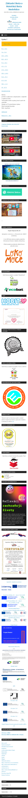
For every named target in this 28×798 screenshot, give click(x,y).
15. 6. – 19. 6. (7, 44)
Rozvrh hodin (5, 126)
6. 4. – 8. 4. (4, 80)
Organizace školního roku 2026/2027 (10, 124)
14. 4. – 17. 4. (4, 77)
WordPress (9, 796)
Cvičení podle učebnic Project (8, 750)
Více (13, 421)
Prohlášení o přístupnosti (14, 27)
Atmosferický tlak (6, 91)
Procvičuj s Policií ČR (6, 773)
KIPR (14, 686)
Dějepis (3, 759)
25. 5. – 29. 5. (5, 55)
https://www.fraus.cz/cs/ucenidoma (10, 762)
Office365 (14, 19)
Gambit (15, 796)
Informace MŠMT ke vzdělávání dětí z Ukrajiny (12, 734)
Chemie (3, 755)
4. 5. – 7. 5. (4, 66)
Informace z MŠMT (6, 733)
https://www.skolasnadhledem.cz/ (10, 769)
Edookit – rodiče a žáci (14, 24)
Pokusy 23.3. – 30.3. (6, 115)
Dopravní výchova (6, 775)
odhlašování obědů (16, 22)
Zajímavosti (4, 112)
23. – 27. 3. (4, 87)
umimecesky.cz (5, 766)
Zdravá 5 (4, 771)
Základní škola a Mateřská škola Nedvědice (14, 6)
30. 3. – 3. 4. (5, 84)
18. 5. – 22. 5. (5, 59)
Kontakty (14, 15)
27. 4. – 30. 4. (5, 70)
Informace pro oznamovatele (14, 29)
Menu (5, 35)
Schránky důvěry (14, 17)
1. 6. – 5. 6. (4, 52)
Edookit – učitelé (14, 26)
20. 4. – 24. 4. (5, 73)
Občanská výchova (6, 760)
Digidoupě (4, 753)
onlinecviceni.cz (5, 768)
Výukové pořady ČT (6, 745)
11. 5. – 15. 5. (4, 63)
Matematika (4, 752)
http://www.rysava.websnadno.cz (9, 764)
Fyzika (3, 757)
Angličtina (4, 748)
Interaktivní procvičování (7, 746)
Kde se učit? (4, 743)
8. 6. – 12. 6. (4, 48)
